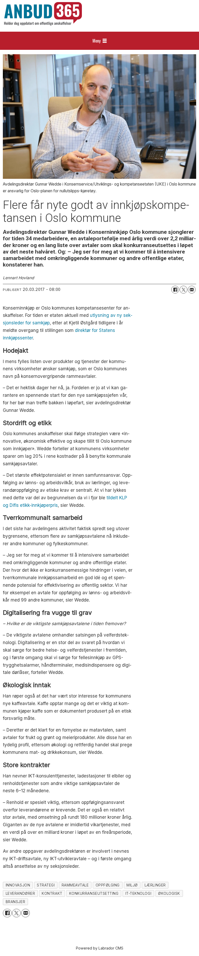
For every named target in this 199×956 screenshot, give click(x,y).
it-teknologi (138, 893)
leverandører (20, 893)
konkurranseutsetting (94, 893)
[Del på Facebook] (175, 289)
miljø (132, 885)
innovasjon (18, 885)
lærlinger (155, 885)
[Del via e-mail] (192, 289)
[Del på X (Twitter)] (183, 289)
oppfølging (108, 885)
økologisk (169, 893)
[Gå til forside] (43, 13)
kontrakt (52, 893)
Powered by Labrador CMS (99, 948)
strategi (46, 885)
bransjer (15, 902)
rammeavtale (75, 885)
